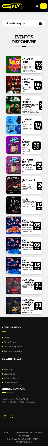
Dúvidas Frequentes (12, 346)
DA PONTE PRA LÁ (26, 142)
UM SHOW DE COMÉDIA (27, 222)
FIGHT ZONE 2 (28, 181)
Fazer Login (8, 369)
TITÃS (25, 199)
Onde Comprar (10, 382)
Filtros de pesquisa (15, 23)
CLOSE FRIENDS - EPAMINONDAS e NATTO (30, 103)
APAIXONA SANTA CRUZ (28, 82)
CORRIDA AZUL (27, 121)
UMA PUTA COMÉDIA (28, 281)
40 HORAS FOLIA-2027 (28, 62)
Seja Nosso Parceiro (12, 351)
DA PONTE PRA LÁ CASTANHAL (29, 162)
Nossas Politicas (11, 378)
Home (6, 337)
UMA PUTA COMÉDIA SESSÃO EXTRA (28, 304)
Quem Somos (9, 342)
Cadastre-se (9, 373)
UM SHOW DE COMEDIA (27, 242)
